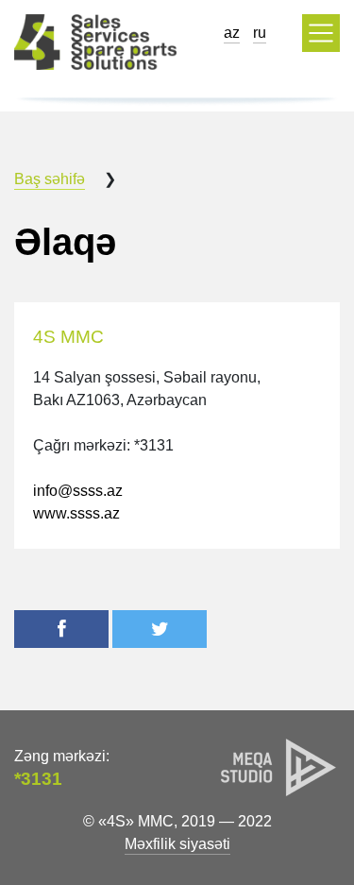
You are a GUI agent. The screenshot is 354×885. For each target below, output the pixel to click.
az (232, 33)
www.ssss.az (76, 513)
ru (259, 33)
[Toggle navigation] (321, 33)
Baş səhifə (49, 179)
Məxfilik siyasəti (177, 844)
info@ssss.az (78, 491)
